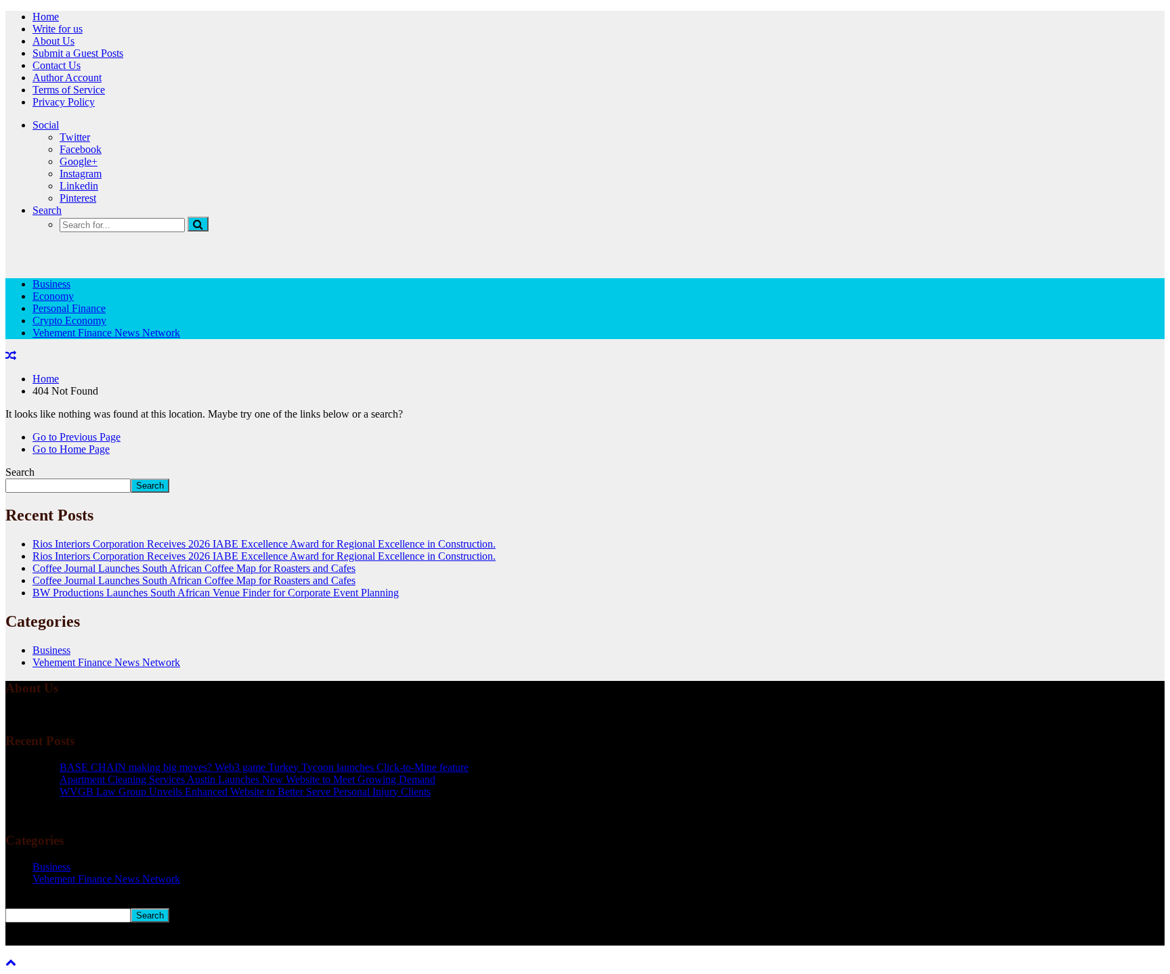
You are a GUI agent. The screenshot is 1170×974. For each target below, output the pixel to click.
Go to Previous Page (76, 437)
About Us (53, 41)
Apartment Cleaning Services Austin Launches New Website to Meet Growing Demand (247, 779)
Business (51, 284)
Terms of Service (68, 89)
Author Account (67, 77)
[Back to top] (10, 962)
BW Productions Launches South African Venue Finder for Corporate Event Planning (215, 592)
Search (47, 210)
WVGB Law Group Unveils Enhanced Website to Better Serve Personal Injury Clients (245, 791)
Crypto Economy (69, 320)
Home (45, 16)
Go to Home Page (71, 449)
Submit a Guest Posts (77, 53)
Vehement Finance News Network (106, 332)
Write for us (57, 29)
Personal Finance (69, 308)
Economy (53, 296)
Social (45, 125)
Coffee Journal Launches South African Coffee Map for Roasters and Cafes (193, 568)
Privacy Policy (63, 102)
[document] (585, 779)
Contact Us (56, 65)
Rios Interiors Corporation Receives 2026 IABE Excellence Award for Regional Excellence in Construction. (264, 544)
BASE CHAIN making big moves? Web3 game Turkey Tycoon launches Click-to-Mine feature (264, 767)
